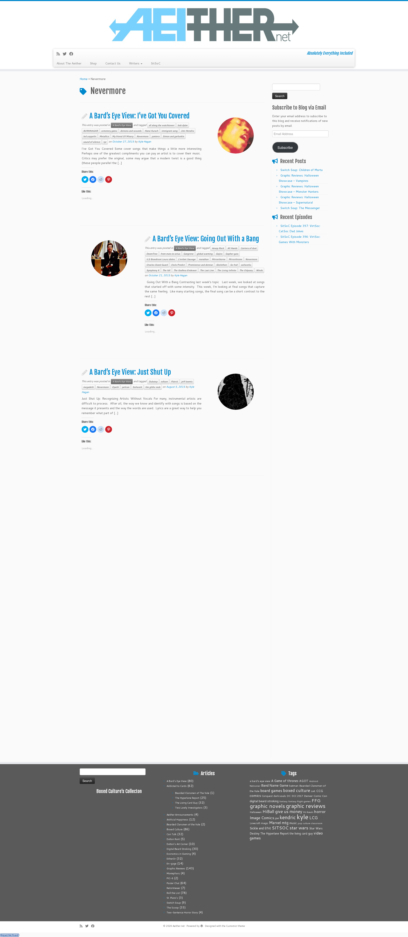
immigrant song (169, 130)
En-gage (171, 863)
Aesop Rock (218, 248)
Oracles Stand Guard (157, 264)
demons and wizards (130, 130)
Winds (259, 270)
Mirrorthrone (235, 259)
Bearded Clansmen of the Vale (183, 824)
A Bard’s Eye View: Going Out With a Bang (206, 239)
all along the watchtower (161, 125)
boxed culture (296, 790)
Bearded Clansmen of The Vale (192, 793)
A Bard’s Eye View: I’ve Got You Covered (139, 116)
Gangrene (188, 253)
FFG (316, 800)
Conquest (267, 796)
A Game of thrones (284, 781)
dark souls (279, 796)
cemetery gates (109, 130)
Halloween (256, 812)
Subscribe (285, 147)
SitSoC (155, 63)
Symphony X (152, 270)
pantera (155, 136)
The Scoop (173, 907)
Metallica (104, 136)
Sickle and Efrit (260, 828)
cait (313, 791)
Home (84, 79)
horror (320, 811)
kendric (288, 817)
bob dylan (182, 125)
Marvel (275, 822)
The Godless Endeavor (185, 270)
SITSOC (280, 828)
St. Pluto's (172, 898)
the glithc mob (152, 387)
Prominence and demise (200, 264)
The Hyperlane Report (187, 798)
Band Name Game (274, 785)
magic (264, 823)
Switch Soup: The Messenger (300, 208)
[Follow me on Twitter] (66, 54)
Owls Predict (178, 264)
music (293, 823)
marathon (203, 259)
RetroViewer (173, 888)
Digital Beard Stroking (179, 849)
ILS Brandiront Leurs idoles (160, 259)
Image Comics (262, 817)
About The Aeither (69, 63)
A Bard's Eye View (121, 125)
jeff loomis (186, 381)
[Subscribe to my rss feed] (60, 54)
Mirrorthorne (218, 259)
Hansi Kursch (151, 130)
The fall (166, 270)
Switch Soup (174, 902)
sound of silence (91, 141)
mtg (285, 822)
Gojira (219, 253)
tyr (104, 141)
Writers (134, 63)
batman (293, 785)
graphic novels (267, 806)
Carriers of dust (248, 248)
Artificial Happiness (177, 819)
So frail (234, 264)
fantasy (283, 801)
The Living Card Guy (186, 803)
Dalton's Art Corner (177, 844)
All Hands (232, 248)
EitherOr (171, 858)
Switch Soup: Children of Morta (301, 170)
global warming (204, 253)
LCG (313, 817)
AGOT (303, 781)
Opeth (115, 387)
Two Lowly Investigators (189, 807)
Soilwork (137, 387)
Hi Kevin (308, 812)
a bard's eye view (260, 781)
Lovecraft (255, 823)
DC (289, 796)
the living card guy (301, 833)
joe (277, 818)
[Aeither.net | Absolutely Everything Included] (204, 24)
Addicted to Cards (177, 786)
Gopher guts (231, 253)
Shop (93, 63)
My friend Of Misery (122, 136)
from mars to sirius (170, 253)
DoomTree (151, 253)
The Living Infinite (226, 270)
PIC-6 (170, 878)
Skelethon (221, 264)
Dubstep (153, 381)
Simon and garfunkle (173, 136)
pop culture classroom (310, 823)
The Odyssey (246, 270)
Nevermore (142, 136)
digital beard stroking (264, 801)
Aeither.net (179, 926)
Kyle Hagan (144, 141)
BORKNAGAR (90, 130)
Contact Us (112, 63)
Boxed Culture (175, 829)
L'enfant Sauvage (187, 259)
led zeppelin (89, 136)
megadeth (88, 387)
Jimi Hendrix (187, 130)
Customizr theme (235, 926)
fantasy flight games (299, 801)
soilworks (246, 264)
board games (271, 790)
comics (255, 795)
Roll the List (173, 893)
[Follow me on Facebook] (72, 54)
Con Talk (171, 834)
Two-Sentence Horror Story (182, 912)
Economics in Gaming (179, 854)
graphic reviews (306, 806)
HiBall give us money (282, 811)
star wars (298, 828)
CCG (319, 791)
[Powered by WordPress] (201, 925)
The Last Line (207, 270)
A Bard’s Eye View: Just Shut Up (130, 372)
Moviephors (173, 873)
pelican (125, 387)
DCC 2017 (297, 796)
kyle (302, 816)
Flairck (174, 381)
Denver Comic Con (315, 796)
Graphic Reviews (176, 868)
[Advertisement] (300, 311)
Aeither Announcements (180, 814)
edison (164, 381)
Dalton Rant (173, 839)
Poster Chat (173, 883)
